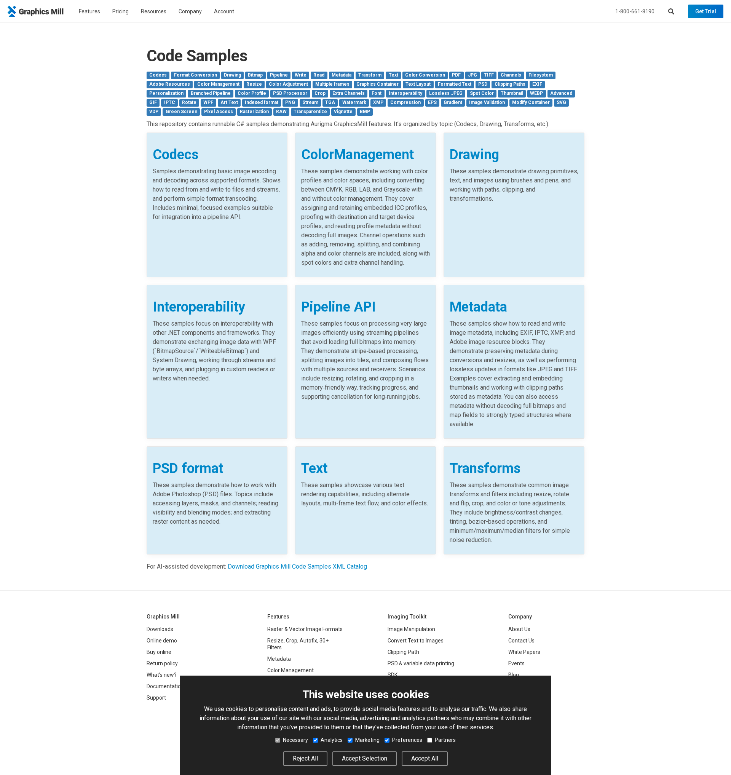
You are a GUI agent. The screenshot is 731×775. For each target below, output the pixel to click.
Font (376, 93)
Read (318, 75)
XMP (378, 102)
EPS (432, 102)
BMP (365, 111)
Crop (320, 93)
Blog (513, 675)
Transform (369, 75)
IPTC (169, 102)
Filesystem (540, 75)
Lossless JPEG (446, 93)
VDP (153, 111)
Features (89, 11)
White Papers (524, 652)
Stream (310, 102)
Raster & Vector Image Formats (305, 629)
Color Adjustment (288, 84)
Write (300, 75)
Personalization (166, 93)
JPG (472, 75)
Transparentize (310, 111)
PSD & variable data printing (421, 663)
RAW (281, 111)
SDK (392, 675)
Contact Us (521, 641)
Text (393, 75)
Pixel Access (218, 111)
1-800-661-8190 (634, 11)
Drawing (232, 75)
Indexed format (261, 102)
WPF (208, 102)
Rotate (189, 102)
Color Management (218, 84)
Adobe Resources (169, 84)
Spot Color (482, 93)
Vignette (343, 111)
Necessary (295, 740)
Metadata (341, 75)
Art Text (229, 102)
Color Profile (252, 93)
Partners (445, 740)
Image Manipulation (411, 629)
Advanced (561, 93)
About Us (519, 629)
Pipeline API (338, 307)
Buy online (159, 652)
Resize (254, 84)
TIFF (489, 75)
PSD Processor (290, 93)
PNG (290, 102)
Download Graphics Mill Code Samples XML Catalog (297, 566)
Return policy (162, 663)
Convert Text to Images (416, 641)
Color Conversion (425, 75)
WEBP (536, 93)
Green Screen (181, 111)
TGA (330, 102)
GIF (153, 102)
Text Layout (418, 84)
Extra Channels (348, 93)
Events (516, 663)
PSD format (188, 468)
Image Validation (487, 102)
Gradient (453, 102)
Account (224, 11)
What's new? (162, 675)
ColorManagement (357, 155)
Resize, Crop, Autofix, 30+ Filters (298, 644)
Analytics (332, 740)
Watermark (354, 102)
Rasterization (254, 111)
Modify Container (531, 102)
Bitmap (255, 75)
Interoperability (405, 93)
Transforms (485, 468)
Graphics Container (377, 84)
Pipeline (279, 75)
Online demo (162, 641)
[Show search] (671, 11)
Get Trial (705, 11)
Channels (511, 75)
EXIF (537, 84)
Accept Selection (364, 758)
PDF (456, 75)
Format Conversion (195, 75)
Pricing (120, 11)
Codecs (158, 75)
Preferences (407, 740)
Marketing (367, 740)
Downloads (160, 629)
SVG (561, 102)
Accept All (424, 758)
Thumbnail (512, 93)
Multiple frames (332, 84)
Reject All (305, 758)
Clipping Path (403, 652)
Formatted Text (454, 84)
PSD (482, 84)
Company (190, 11)
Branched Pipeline (211, 93)
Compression (405, 102)
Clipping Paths (510, 84)
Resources (153, 11)
